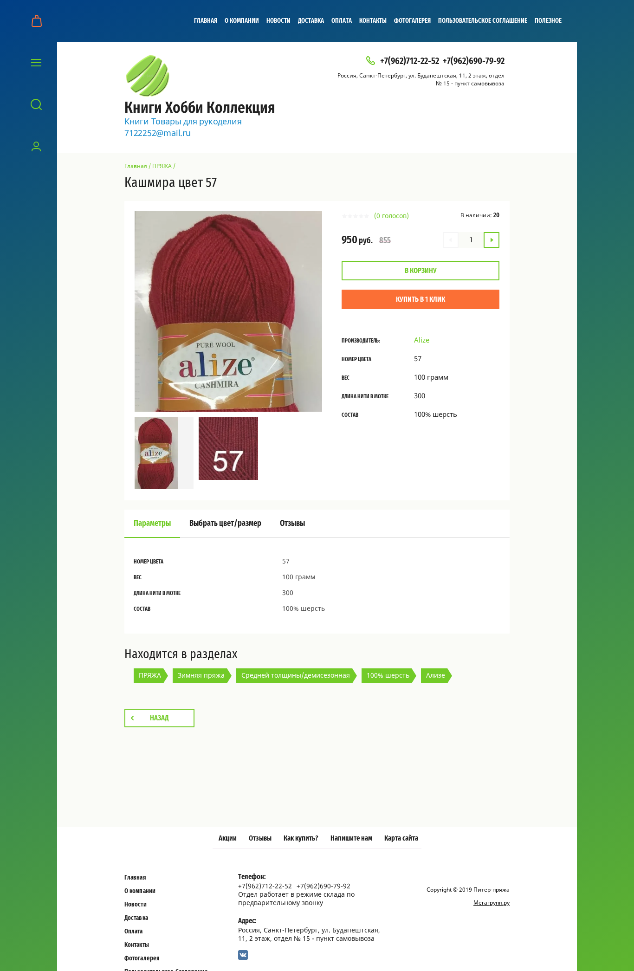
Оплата (341, 21)
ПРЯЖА (162, 166)
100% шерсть (388, 675)
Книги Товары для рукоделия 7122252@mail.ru (182, 127)
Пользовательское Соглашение (482, 21)
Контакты (373, 21)
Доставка (311, 21)
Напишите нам (351, 838)
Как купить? (301, 838)
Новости (278, 21)
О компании (242, 21)
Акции (228, 838)
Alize (421, 339)
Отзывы (260, 838)
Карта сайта (401, 838)
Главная (205, 21)
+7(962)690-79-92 (474, 61)
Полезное (548, 21)
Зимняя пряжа (201, 675)
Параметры (152, 523)
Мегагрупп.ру (491, 902)
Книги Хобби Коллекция (199, 108)
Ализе (435, 675)
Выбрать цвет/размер (225, 523)
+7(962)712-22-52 (409, 61)
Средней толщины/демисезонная (295, 675)
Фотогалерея (412, 21)
